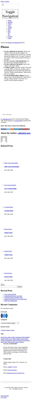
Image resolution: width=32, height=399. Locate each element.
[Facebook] (2, 315)
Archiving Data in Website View (13, 297)
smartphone (9, 340)
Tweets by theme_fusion (7, 330)
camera (9, 337)
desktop (27, 337)
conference (18, 337)
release (26, 339)
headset (18, 339)
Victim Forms (8, 251)
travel (2, 342)
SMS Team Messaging (10, 301)
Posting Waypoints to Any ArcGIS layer (15, 299)
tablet (14, 340)
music (22, 339)
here (22, 350)
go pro (10, 339)
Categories (4, 323)
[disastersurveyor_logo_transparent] (10, 8)
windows (21, 342)
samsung (3, 340)
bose (5, 337)
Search (3, 285)
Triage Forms (8, 229)
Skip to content (5, 1)
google (6, 339)
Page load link (5, 396)
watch (16, 342)
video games (11, 342)
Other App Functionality (11, 163)
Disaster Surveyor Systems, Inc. (16, 373)
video (5, 342)
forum (2, 339)
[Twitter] (4, 315)
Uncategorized (18, 120)
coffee (13, 337)
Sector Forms (8, 273)
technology (19, 340)
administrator (6, 119)
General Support (12, 370)
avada (2, 337)
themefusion (26, 340)
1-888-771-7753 (12, 367)
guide (14, 339)
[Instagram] (6, 315)
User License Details (10, 185)
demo (23, 337)
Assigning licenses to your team (13, 296)
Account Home (8, 207)
